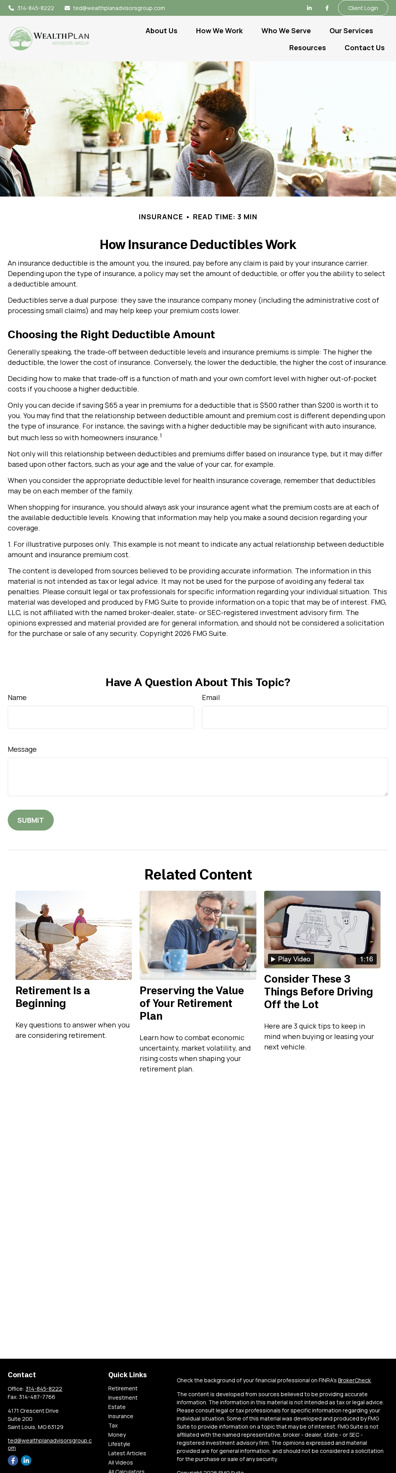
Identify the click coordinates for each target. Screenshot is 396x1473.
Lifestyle (119, 1444)
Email (211, 697)
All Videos (120, 1462)
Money (117, 1434)
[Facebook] (327, 8)
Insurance (120, 1416)
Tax (113, 1425)
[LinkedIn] (309, 8)
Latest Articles (127, 1453)
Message (22, 749)
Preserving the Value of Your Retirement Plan (192, 1003)
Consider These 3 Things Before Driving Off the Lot (318, 991)
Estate (117, 1406)
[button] (161, 30)
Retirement (123, 1388)
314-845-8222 (35, 8)
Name (17, 697)
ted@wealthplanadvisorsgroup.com (119, 8)
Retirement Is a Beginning (52, 996)
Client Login (363, 8)
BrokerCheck (354, 1380)
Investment (123, 1397)
